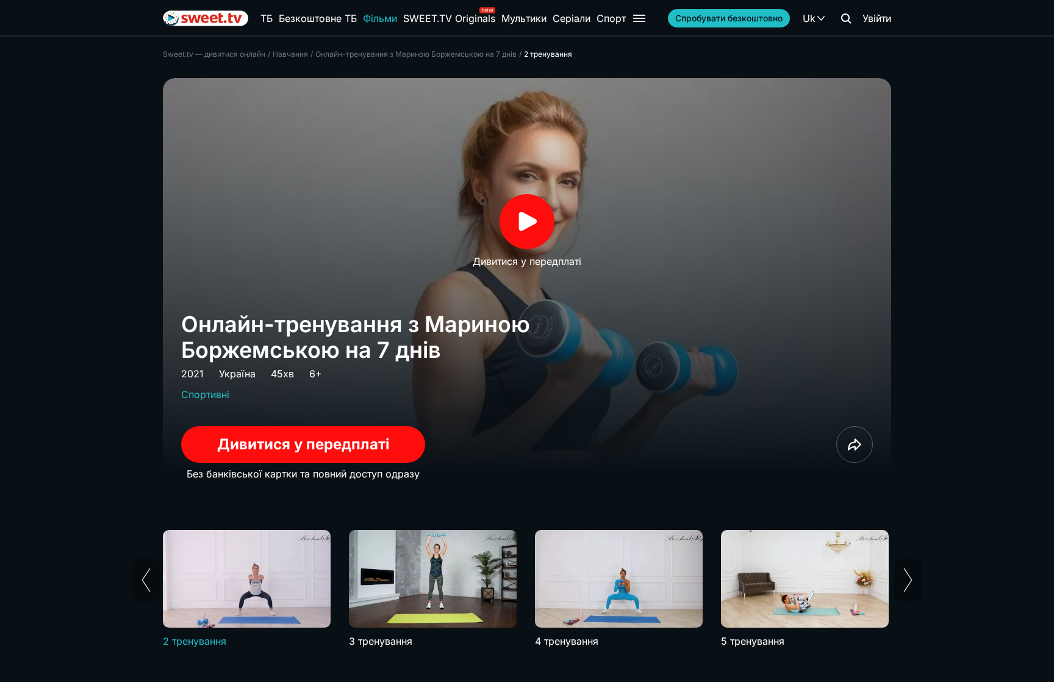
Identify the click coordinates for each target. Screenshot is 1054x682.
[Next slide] (908, 580)
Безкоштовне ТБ (318, 18)
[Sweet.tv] (205, 18)
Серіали (571, 18)
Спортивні (205, 394)
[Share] (854, 444)
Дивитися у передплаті (303, 444)
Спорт (611, 18)
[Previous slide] (146, 580)
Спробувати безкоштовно (729, 18)
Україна (237, 374)
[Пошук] (846, 18)
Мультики (524, 18)
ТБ (266, 18)
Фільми (380, 18)
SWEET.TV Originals (449, 18)
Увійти (876, 18)
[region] (527, 589)
